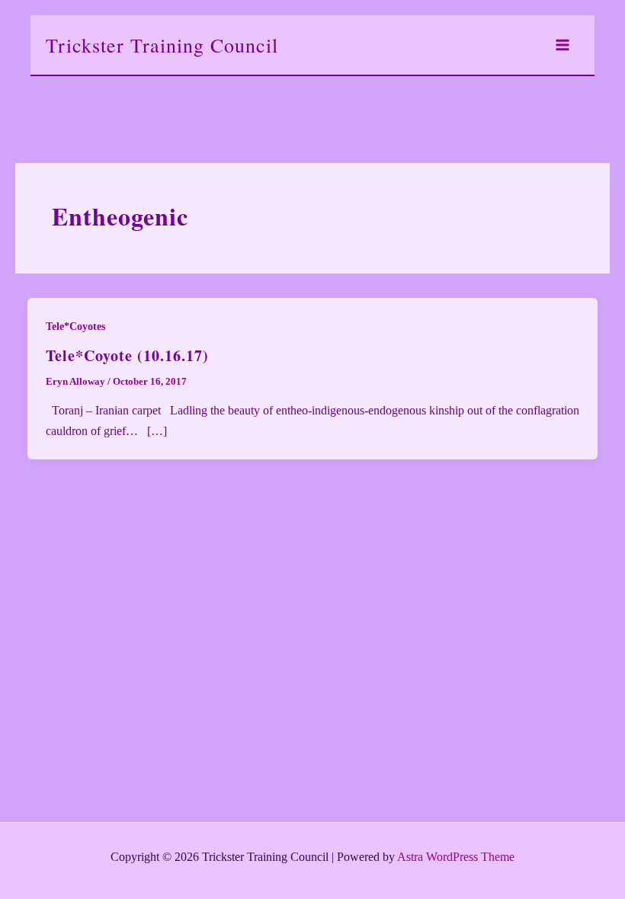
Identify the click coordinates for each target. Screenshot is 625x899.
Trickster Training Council (162, 45)
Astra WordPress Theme (455, 856)
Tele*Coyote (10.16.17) (127, 355)
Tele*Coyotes (75, 326)
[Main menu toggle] (562, 45)
